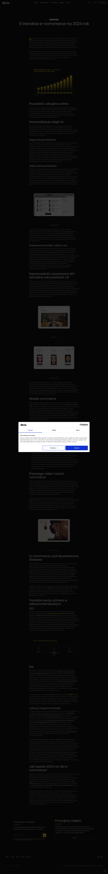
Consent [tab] (30, 430)
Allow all (76, 448)
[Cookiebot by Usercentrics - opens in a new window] (81, 425)
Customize (53, 448)
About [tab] (77, 430)
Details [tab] (54, 430)
